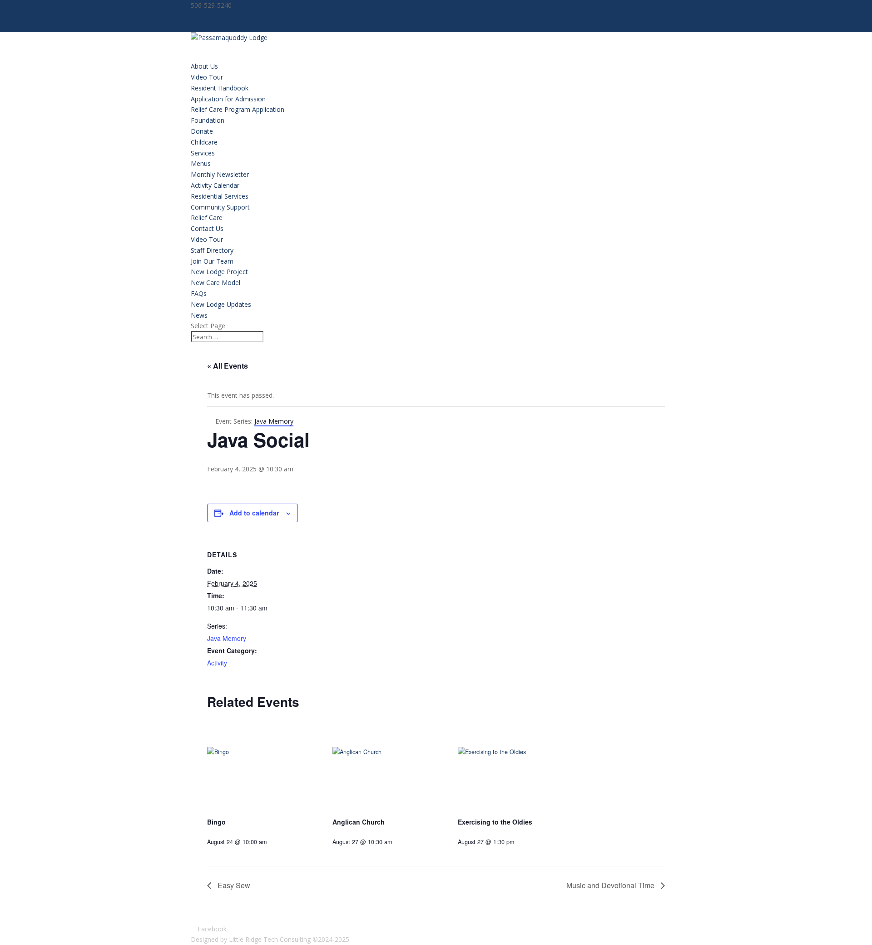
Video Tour (207, 77)
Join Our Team (212, 261)
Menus (201, 163)
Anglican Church (358, 821)
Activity (217, 662)
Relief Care (207, 217)
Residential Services (219, 196)
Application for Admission (228, 99)
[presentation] (262, 768)
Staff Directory (212, 250)
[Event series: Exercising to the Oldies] (521, 842)
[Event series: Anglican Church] (399, 842)
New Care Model (215, 282)
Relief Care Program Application (237, 109)
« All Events (227, 365)
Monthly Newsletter (220, 174)
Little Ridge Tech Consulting (270, 939)
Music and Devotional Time (611, 885)
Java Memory (226, 638)
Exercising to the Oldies (495, 821)
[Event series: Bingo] (273, 842)
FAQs (199, 293)
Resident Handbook (219, 88)
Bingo (216, 821)
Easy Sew (233, 885)
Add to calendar (254, 512)
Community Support (220, 207)
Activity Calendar (215, 185)
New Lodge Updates (221, 304)
